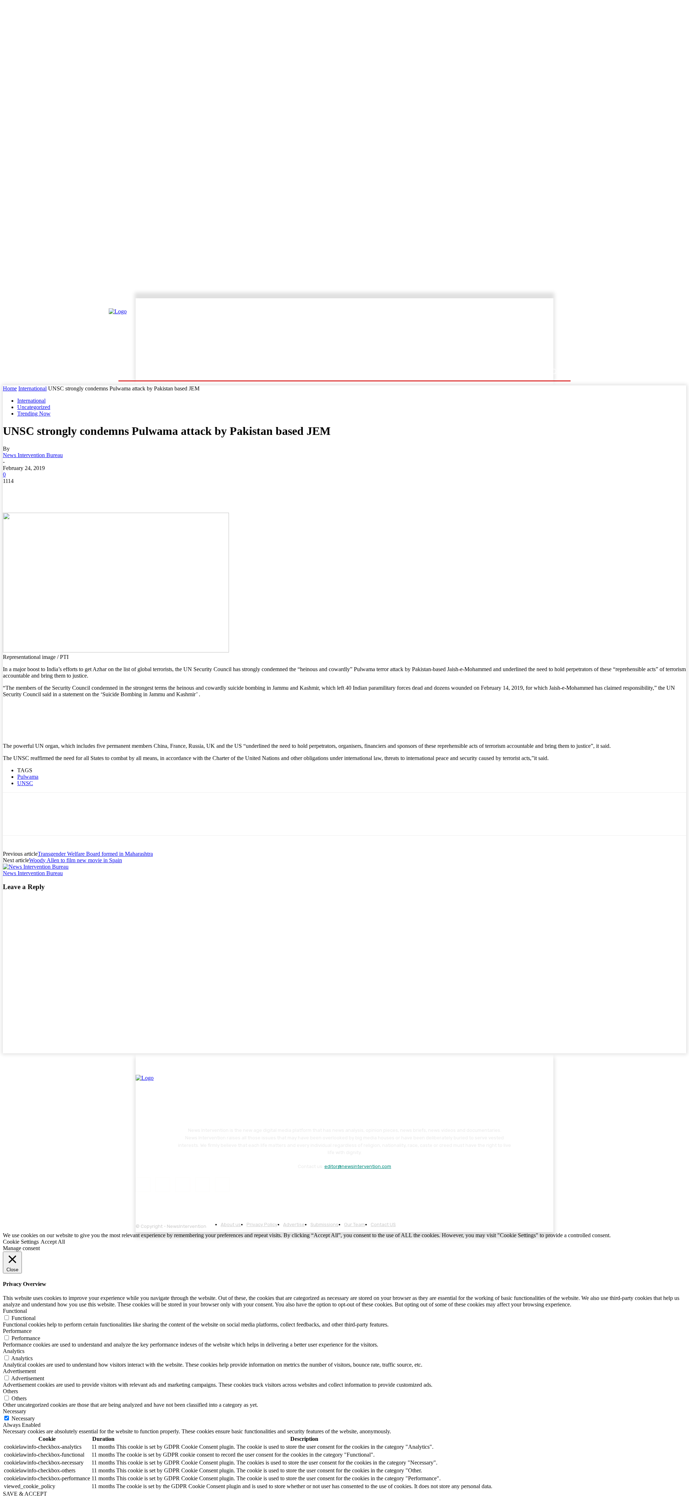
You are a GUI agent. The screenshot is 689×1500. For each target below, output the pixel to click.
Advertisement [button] (19, 1371)
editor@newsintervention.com (357, 1166)
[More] (144, 491)
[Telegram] (118, 492)
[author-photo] (36, 867)
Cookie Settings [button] (21, 1242)
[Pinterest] (66, 492)
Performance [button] (17, 1331)
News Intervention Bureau (33, 455)
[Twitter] (40, 492)
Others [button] (10, 1391)
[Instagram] (162, 1184)
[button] (553, 371)
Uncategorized (33, 407)
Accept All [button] (53, 1242)
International (32, 388)
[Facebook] (15, 492)
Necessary (23, 1418)
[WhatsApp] (92, 492)
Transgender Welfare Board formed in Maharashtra (95, 854)
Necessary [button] (14, 1411)
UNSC (25, 783)
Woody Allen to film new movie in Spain (75, 860)
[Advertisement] (407, 332)
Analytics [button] (13, 1351)
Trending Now (34, 413)
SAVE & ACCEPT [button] (25, 1494)
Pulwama (27, 777)
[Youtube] (222, 1184)
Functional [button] (15, 1311)
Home (10, 388)
